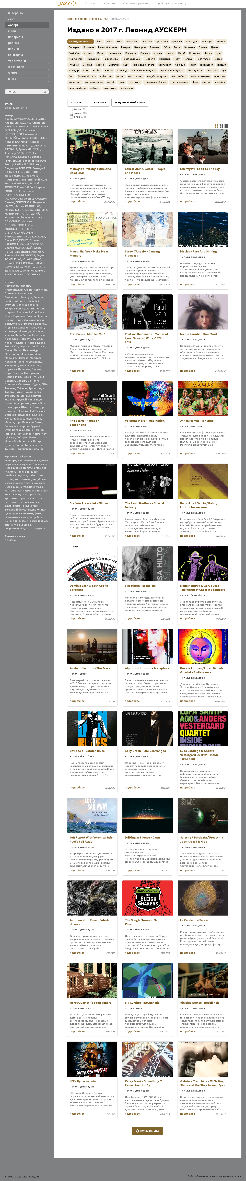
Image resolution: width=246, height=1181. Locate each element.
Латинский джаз (27, 471)
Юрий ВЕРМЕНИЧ (16, 263)
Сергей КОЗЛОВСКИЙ (19, 247)
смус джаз (134, 82)
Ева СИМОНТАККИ (16, 183)
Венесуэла (22, 308)
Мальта (9, 422)
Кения (38, 414)
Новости (109, 3)
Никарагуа (11, 365)
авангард (11, 460)
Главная (90, 3)
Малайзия (27, 354)
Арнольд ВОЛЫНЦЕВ (18, 153)
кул (7, 471)
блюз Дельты (24, 467)
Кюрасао (18, 418)
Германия (19, 316)
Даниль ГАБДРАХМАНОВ (20, 270)
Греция (42, 316)
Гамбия (28, 429)
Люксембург (31, 350)
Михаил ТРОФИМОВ (17, 217)
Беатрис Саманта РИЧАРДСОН (24, 266)
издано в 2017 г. (98, 18)
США (44, 384)
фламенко (11, 517)
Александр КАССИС (17, 122)
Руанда (9, 445)
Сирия (19, 445)
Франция (10, 403)
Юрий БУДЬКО (32, 259)
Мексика (23, 358)
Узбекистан (33, 395)
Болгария (20, 301)
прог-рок (34, 494)
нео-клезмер (23, 479)
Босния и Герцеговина (19, 414)
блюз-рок (40, 467)
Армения (10, 293)
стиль (78, 102)
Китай (9, 342)
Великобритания (27, 304)
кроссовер (11, 498)
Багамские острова (17, 426)
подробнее (77, 201)
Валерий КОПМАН (34, 160)
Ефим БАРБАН (26, 187)
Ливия (33, 437)
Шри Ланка (23, 422)
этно (24, 107)
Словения (24, 384)
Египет (27, 433)
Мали (37, 354)
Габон (33, 312)
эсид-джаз (24, 524)
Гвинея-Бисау (13, 433)
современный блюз (25, 505)
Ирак (33, 327)
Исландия (25, 331)
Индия (9, 327)
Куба (15, 346)
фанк (38, 513)
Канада (37, 338)
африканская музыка (18, 464)
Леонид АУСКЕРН (35, 198)
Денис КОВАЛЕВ (15, 175)
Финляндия (35, 399)
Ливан (9, 350)
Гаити (8, 316)
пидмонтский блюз (35, 490)
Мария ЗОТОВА (37, 210)
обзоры (82, 18)
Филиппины (25, 449)
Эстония (10, 411)
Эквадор (38, 407)
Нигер (37, 441)
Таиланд (10, 388)
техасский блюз (15, 509)
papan (9, 119)
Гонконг (32, 316)
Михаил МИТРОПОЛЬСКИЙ (22, 213)
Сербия (21, 380)
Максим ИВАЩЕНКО (27, 206)
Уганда (20, 395)
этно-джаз (38, 528)
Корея (32, 342)
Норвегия (11, 369)
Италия (9, 335)
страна (101, 102)
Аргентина (40, 289)
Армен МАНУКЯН (29, 149)
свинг (31, 502)
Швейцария (12, 407)
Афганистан (24, 293)
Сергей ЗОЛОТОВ (31, 244)
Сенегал (10, 380)
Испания (38, 331)
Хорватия (24, 403)
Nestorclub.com (233, 1176)
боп (12, 471)
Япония (38, 449)
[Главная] (68, 3)
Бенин (8, 301)
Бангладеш (12, 297)
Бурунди (10, 304)
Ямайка (41, 411)
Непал (9, 361)
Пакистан (24, 369)
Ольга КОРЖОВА (34, 236)
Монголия (25, 441)
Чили (43, 403)
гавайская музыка (16, 475)
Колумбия (20, 342)
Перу (8, 373)
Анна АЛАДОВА (29, 145)
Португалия (31, 373)
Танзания (11, 449)
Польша (18, 373)
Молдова (36, 358)
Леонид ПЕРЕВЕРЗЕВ (18, 202)
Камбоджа (12, 338)
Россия (27, 376)
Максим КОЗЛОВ (15, 210)
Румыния (38, 376)
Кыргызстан (27, 346)
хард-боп (36, 517)
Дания (19, 320)
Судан (36, 384)
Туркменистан (33, 392)
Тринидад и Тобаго (143, 64)
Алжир (28, 289)
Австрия (25, 285)
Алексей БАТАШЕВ (28, 126)
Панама (36, 369)
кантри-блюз (13, 490)
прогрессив (27, 498)
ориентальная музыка (29, 486)
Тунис (19, 392)
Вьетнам (22, 312)
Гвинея (39, 429)
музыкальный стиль (131, 102)
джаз (16, 107)
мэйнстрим (36, 475)
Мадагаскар (33, 418)
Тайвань (22, 388)
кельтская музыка (16, 494)
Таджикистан (33, 445)
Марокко (10, 358)
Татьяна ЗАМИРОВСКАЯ (20, 255)
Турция (9, 395)
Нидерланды (34, 361)
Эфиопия (22, 411)
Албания (36, 422)
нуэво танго (23, 483)
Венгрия (10, 308)
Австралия (11, 285)
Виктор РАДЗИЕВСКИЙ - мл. (22, 164)
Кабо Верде (23, 335)
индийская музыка (157, 76)
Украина (10, 399)
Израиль (40, 323)
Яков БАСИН (36, 263)
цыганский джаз (15, 520)
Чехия (35, 403)
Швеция (26, 407)
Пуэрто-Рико (13, 376)
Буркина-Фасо (14, 429)
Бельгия (38, 297)
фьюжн (23, 517)
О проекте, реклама (136, 3)
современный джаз (17, 528)
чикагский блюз (37, 520)
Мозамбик (11, 441)
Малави (43, 437)
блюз (8, 107)
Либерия (22, 437)
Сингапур (34, 380)
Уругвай (22, 399)
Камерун (25, 338)
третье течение (23, 513)
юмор (12, 79)
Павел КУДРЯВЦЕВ (16, 240)
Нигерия (19, 361)
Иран (41, 327)
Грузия (9, 320)
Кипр (8, 418)
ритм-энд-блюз (94, 82)
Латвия (40, 346)
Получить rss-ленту (173, 3)
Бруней (35, 426)
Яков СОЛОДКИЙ (29, 274)
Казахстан (38, 335)
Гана (41, 312)
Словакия (11, 384)
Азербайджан (14, 289)
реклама (10, 540)
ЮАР (32, 411)
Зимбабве (27, 323)
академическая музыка (33, 460)
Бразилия (33, 301)
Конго (36, 433)
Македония (12, 354)
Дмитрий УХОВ (38, 179)
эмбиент (10, 524)
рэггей (23, 502)
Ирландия (11, 331)
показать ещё (150, 1130)
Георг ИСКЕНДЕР (29, 172)
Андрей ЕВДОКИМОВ (32, 138)
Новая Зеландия (29, 365)
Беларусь (26, 297)
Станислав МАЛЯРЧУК (29, 251)
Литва (18, 350)
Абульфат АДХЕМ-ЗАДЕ (29, 119)
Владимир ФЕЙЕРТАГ (18, 168)
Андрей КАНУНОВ (16, 141)
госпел (9, 479)
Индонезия (21, 327)
